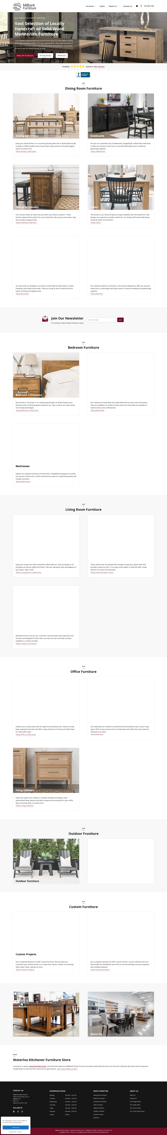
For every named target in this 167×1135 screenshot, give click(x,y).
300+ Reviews (99, 67)
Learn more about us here (67, 1069)
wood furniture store (37, 1066)
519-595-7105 (149, 6)
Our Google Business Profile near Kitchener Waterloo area (92, 1132)
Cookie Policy (13, 1131)
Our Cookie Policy (135, 1105)
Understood (15, 1127)
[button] (142, 5)
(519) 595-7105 (22, 1103)
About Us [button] (112, 6)
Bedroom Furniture (99, 1098)
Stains (102, 6)
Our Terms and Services (137, 1111)
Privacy (19, 1131)
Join (120, 320)
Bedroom (62, 55)
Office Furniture (98, 1105)
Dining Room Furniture (100, 1095)
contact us (133, 1098)
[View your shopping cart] (137, 5)
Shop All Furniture (25, 55)
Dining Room (45, 55)
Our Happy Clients (135, 1101)
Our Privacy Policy (135, 1108)
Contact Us (127, 6)
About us (133, 1095)
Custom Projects (98, 1114)
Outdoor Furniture (98, 1111)
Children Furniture (98, 1108)
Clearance (96, 1117)
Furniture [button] (90, 6)
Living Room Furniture (99, 1101)
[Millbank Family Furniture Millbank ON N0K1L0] (23, 6)
